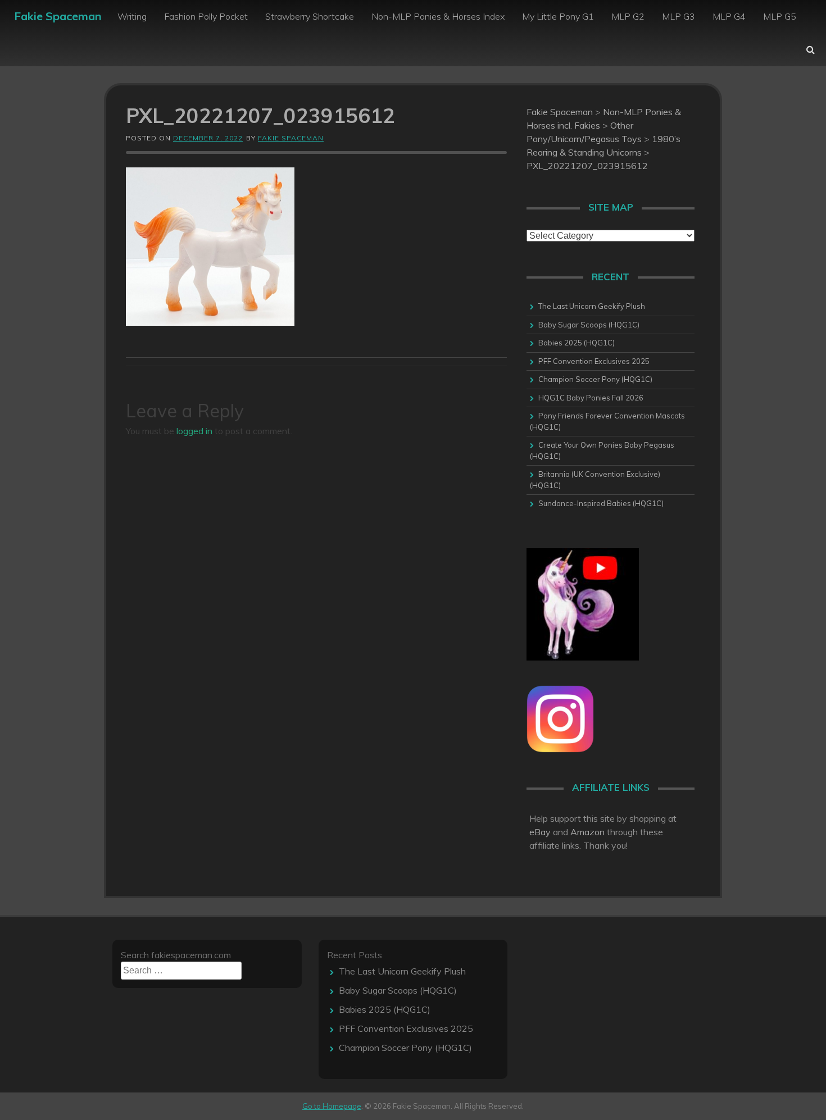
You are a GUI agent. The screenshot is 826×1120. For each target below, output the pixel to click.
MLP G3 (678, 16)
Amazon (587, 831)
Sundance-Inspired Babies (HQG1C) (601, 503)
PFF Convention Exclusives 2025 (594, 361)
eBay (540, 831)
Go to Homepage (331, 1105)
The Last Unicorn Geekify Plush (591, 306)
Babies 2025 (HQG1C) (576, 342)
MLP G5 (779, 16)
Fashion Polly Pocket (206, 16)
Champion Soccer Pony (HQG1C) (595, 379)
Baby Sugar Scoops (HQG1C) (588, 324)
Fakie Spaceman (58, 16)
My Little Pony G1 (558, 16)
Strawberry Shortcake (309, 16)
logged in (194, 430)
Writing (132, 16)
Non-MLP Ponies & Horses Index (438, 16)
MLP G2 (628, 16)
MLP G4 (729, 16)
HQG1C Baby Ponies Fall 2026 (590, 397)
